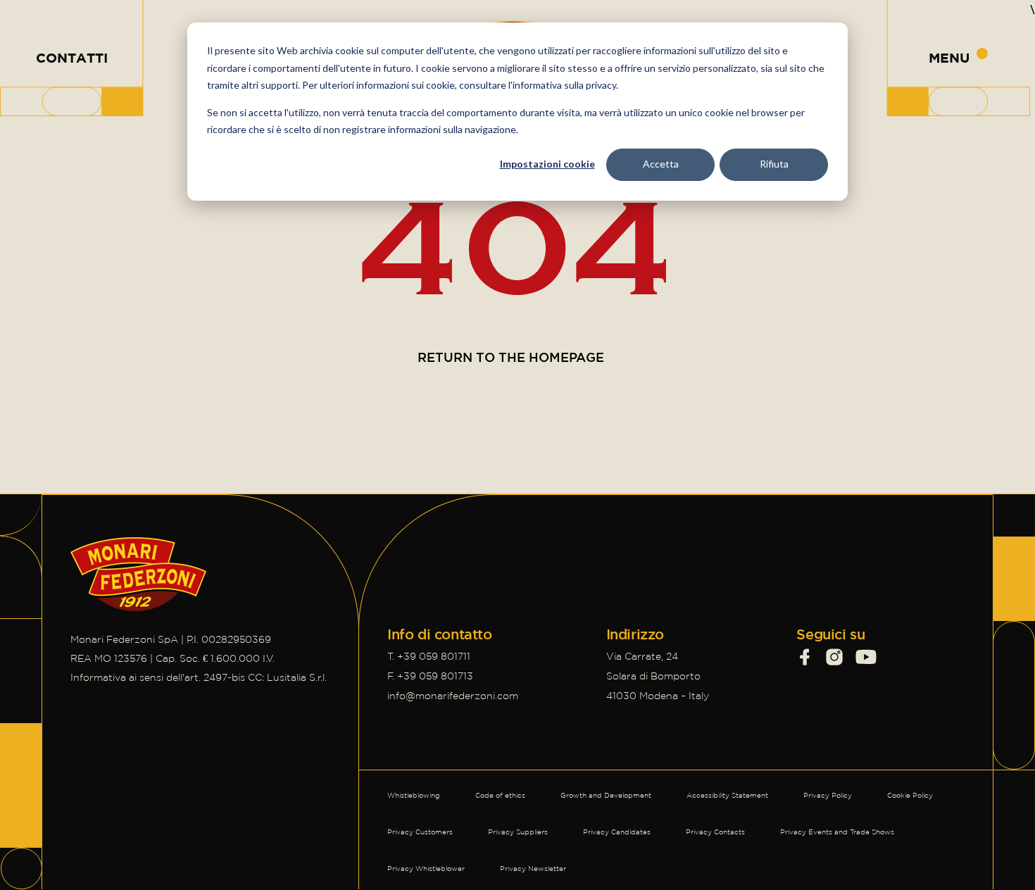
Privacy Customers (420, 832)
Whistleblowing (413, 795)
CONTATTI (72, 57)
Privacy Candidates (617, 832)
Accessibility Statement (727, 795)
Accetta (661, 164)
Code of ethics (500, 795)
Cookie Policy (910, 795)
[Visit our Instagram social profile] (834, 656)
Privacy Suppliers (518, 832)
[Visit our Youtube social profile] (866, 657)
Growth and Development (605, 795)
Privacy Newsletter (533, 868)
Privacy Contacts (715, 832)
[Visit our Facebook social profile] (804, 656)
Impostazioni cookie (547, 164)
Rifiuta (774, 164)
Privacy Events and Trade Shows (837, 832)
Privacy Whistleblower (426, 868)
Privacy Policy (827, 795)
